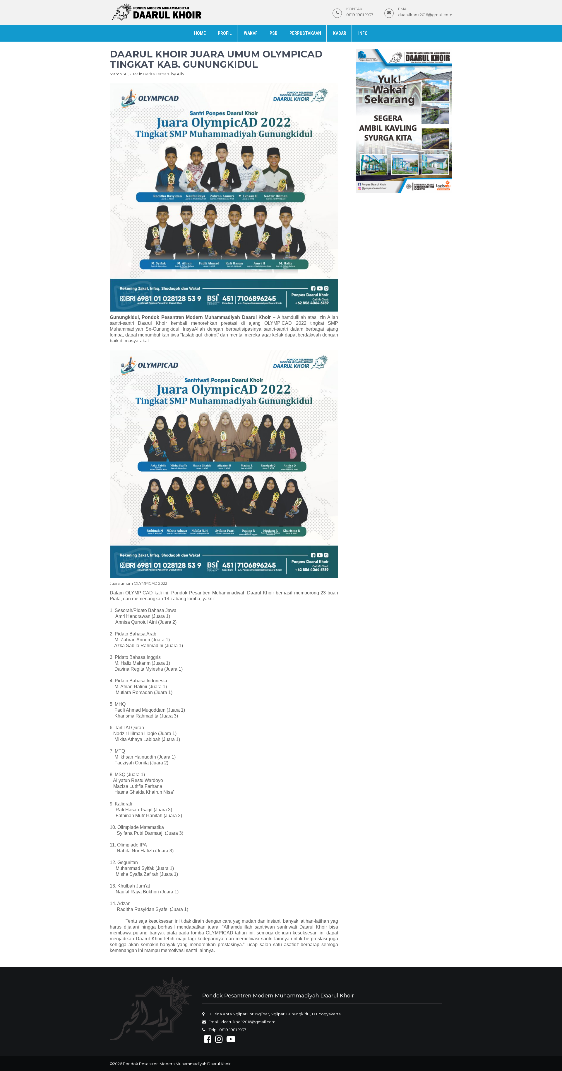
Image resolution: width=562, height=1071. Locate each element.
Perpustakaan (305, 33)
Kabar (339, 33)
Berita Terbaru (156, 74)
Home (200, 33)
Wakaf (251, 33)
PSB (273, 33)
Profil (225, 33)
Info (363, 33)
